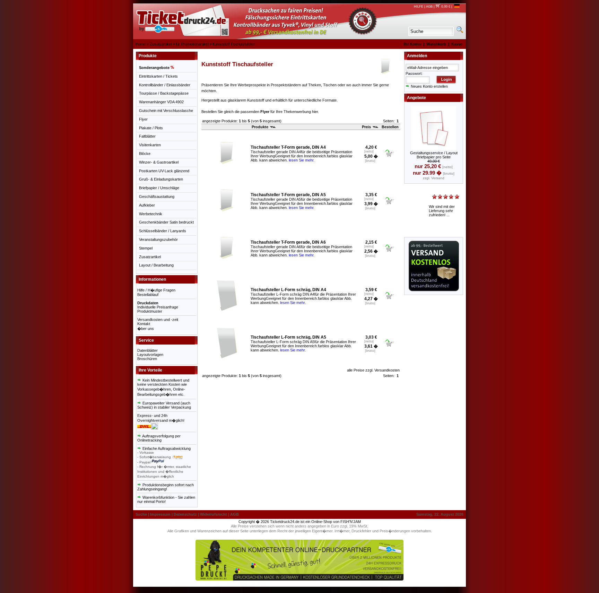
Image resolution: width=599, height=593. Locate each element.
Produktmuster (149, 311)
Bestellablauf (147, 295)
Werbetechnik (150, 214)
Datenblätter (147, 350)
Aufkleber (147, 205)
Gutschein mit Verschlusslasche (166, 110)
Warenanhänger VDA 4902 (161, 102)
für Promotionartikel (192, 44)
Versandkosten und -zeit (157, 319)
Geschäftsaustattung (156, 196)
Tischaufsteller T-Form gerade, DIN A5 (288, 194)
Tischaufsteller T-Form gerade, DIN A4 (288, 147)
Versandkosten (387, 370)
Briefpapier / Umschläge (159, 188)
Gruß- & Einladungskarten (161, 179)
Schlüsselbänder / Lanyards (162, 231)
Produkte (260, 127)
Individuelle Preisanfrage (157, 307)
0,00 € (445, 6)
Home (141, 44)
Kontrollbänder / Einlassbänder (164, 85)
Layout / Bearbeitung (156, 265)
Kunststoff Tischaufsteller (233, 44)
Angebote (416, 97)
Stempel (146, 248)
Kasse (456, 44)
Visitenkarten (150, 145)
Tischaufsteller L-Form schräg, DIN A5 (288, 337)
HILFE (418, 6)
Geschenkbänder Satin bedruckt (166, 222)
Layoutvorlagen (150, 354)
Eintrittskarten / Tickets (158, 76)
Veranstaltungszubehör (158, 239)
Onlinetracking (149, 440)
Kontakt (143, 324)
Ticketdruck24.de (285, 522)
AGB (429, 6)
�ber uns (145, 328)
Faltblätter (147, 136)
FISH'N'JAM (350, 522)
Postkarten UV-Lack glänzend (164, 171)
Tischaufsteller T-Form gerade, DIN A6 (288, 242)
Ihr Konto (412, 44)
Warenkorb (436, 44)
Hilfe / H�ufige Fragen (156, 290)
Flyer (143, 119)
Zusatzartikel (161, 44)
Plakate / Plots (151, 128)
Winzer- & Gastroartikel (159, 162)
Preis (367, 127)
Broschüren (147, 359)
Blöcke (144, 153)
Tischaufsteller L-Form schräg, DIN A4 (288, 289)
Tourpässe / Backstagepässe (164, 93)
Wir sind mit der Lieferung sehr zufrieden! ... (442, 210)
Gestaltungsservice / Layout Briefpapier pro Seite (434, 155)
